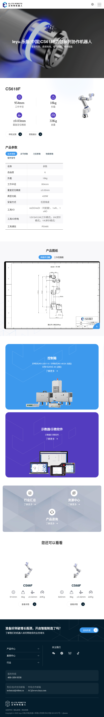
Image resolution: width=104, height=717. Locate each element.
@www (65, 713)
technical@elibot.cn (15, 690)
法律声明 (8, 710)
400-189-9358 (14, 677)
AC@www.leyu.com (37, 690)
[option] (52, 295)
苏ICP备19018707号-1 (53, 713)
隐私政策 (17, 710)
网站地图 (25, 710)
